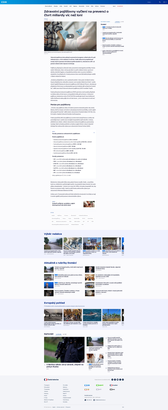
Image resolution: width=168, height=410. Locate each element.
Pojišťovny (59, 215)
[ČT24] (4, 2)
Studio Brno (65, 389)
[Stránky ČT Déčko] (87, 389)
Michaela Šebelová (75, 224)
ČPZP (93, 221)
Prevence (66, 215)
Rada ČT (65, 393)
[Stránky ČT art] (98, 389)
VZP (88, 221)
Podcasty (102, 6)
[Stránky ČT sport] (99, 385)
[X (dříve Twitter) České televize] (120, 380)
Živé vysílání (46, 387)
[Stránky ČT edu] (112, 389)
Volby (61, 6)
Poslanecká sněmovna (83, 215)
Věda (92, 6)
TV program (46, 385)
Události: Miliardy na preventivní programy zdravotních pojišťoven (57, 52)
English (53, 407)
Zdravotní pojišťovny (56, 218)
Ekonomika (81, 6)
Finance (64, 218)
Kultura (97, 6)
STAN (82, 224)
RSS (123, 407)
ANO (52, 221)
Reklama (65, 387)
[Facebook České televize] (115, 380)
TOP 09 (83, 218)
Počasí (87, 6)
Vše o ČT (46, 402)
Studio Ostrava (66, 391)
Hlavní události (48, 6)
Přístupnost (68, 407)
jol (47, 18)
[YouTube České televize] (118, 380)
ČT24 (45, 18)
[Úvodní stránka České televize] (51, 380)
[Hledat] (160, 2)
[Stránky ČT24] (87, 385)
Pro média (65, 385)
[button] (70, 36)
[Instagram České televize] (112, 380)
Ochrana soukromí (60, 407)
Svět (70, 6)
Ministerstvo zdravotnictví (61, 221)
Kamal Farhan (90, 218)
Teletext (46, 391)
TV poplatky (47, 389)
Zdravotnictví (73, 215)
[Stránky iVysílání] (114, 385)
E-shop (45, 397)
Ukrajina (56, 6)
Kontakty (65, 402)
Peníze (69, 218)
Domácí (66, 6)
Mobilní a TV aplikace (49, 399)
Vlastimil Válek (76, 218)
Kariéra (64, 395)
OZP (84, 221)
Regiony (75, 6)
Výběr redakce (77, 221)
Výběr (70, 221)
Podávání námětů (67, 397)
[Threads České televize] (123, 380)
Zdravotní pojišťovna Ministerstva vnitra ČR (60, 224)
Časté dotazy (66, 399)
